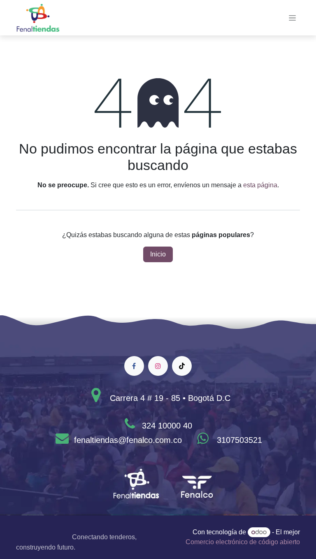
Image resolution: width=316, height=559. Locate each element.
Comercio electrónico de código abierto (243, 541)
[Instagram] (158, 366)
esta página (260, 185)
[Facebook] (134, 366)
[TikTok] (182, 366)
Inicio (158, 254)
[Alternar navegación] (292, 18)
